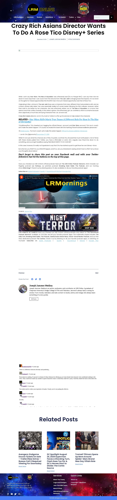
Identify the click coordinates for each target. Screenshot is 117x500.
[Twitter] (15, 494)
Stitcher (58, 171)
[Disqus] (58, 338)
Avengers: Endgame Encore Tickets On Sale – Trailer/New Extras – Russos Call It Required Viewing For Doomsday (30, 459)
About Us (74, 480)
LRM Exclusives (18, 17)
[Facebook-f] (8, 494)
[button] (32, 279)
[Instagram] (19, 494)
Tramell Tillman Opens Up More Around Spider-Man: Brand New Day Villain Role (86, 458)
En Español (62, 17)
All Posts (33, 299)
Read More (22, 466)
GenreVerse (49, 17)
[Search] (111, 17)
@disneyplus (25, 131)
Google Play (67, 171)
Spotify (42, 171)
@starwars (83, 131)
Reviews (39, 17)
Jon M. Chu (28, 211)
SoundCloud (51, 171)
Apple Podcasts (33, 171)
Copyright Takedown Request (78, 484)
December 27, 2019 (43, 134)
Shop (78, 17)
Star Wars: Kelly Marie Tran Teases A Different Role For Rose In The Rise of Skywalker (58, 120)
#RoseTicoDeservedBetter (71, 131)
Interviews (30, 17)
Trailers (71, 17)
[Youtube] (12, 494)
